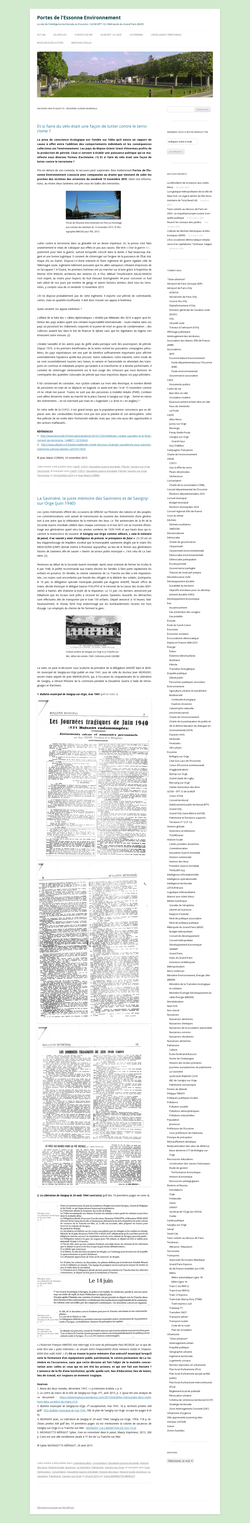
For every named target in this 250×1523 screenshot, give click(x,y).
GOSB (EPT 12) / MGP (111, 34)
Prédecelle (175, 1198)
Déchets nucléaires (180, 524)
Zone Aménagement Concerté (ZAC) (189, 1408)
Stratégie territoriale (180, 1404)
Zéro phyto (175, 747)
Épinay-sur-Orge (178, 774)
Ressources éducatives (50, 42)
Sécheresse (176, 476)
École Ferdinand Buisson (183, 1054)
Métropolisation (176, 966)
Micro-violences (175, 971)
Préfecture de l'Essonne (180, 1128)
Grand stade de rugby (181, 778)
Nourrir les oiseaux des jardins (184, 222)
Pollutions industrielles (182, 1115)
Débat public (176, 677)
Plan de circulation (181, 1329)
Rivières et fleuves (177, 1185)
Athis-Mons (175, 419)
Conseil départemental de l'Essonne (187, 489)
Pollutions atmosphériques (184, 1111)
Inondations (176, 1189)
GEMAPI (173, 949)
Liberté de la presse (180, 909)
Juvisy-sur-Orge (177, 423)
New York (172, 1006)
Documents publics (179, 384)
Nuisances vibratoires (181, 1036)
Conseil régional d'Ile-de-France (184, 511)
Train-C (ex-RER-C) (179, 1286)
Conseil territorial (178, 800)
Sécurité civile (176, 323)
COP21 (84, 466)
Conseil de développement (184, 936)
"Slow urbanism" (176, 279)
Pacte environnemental (184, 371)
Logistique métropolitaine (181, 892)
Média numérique (177, 900)
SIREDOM (174, 528)
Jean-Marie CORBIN (88, 475)
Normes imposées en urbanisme (187, 1365)
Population (173, 1119)
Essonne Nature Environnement (187, 358)
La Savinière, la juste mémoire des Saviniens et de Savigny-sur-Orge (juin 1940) (93, 500)
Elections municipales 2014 (184, 507)
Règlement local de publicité (184, 1391)
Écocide (171, 620)
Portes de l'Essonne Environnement (79, 17)
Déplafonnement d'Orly (182, 305)
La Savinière (83, 1467)
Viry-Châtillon (176, 445)
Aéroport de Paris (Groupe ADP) (184, 283)
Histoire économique (180, 1176)
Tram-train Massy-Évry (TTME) (185, 1299)
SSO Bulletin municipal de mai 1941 (65, 1410)
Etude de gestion (178, 1168)
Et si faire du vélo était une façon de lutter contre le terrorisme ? (92, 128)
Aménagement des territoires (183, 336)
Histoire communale (180, 857)
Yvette (172, 1216)
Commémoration (82, 1463)
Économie (172, 629)
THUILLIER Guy (177, 870)
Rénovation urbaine (180, 1395)
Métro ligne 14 (179, 1281)
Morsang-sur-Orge (179, 782)
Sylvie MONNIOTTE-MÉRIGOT (119, 1476)
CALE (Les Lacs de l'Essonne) (185, 760)
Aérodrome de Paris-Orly (183, 296)
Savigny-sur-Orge (140, 466)
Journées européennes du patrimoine (190, 1067)
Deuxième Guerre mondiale (104, 466)
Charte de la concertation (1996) (186, 485)
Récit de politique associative (185, 918)
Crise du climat (175, 515)
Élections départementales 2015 (187, 493)
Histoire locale (56, 1467)
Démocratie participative (182, 559)
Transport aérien (178, 1316)
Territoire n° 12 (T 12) (180, 822)
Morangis (174, 428)
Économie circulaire (178, 633)
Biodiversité (175, 695)
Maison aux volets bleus (180, 896)
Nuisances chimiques (181, 1023)
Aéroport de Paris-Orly (179, 288)
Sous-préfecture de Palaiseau (186, 1132)
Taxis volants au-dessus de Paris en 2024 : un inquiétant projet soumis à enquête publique (189, 213)
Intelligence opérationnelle (182, 879)
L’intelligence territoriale (166, 34)
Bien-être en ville (178, 393)
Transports (173, 1255)
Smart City (172, 1233)
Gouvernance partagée (182, 568)
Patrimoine (98, 1467)
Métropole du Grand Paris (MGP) (185, 927)
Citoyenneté (176, 546)
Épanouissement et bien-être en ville (189, 401)
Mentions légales (81, 42)
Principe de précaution (179, 1137)
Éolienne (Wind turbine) (182, 655)
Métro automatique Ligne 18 (186, 1277)
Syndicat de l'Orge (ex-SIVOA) (185, 1211)
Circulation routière (180, 397)
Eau (169, 603)
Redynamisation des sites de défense (188, 1146)
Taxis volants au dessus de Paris (185, 1238)
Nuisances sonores (180, 1032)
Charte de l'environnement (182, 454)
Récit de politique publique (184, 922)
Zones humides (175, 1430)
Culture (173, 1049)
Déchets (171, 520)
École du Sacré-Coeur (179, 625)
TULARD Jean (176, 835)
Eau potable (176, 616)
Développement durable (180, 581)
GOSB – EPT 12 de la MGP (181, 791)
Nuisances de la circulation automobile (190, 1027)
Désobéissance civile (179, 577)
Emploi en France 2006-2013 (182, 642)
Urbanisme (173, 1334)
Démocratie (173, 537)
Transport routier (178, 1321)
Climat (170, 458)
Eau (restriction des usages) (184, 612)
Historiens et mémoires (182, 830)
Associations (174, 349)
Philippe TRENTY (176, 1093)
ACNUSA (173, 292)
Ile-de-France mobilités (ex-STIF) (186, 1268)
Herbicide (174, 739)
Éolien (172, 651)
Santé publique (175, 1220)
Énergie (171, 647)
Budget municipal (178, 502)
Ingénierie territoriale (181, 1356)
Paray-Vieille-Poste (179, 432)
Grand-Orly (175, 809)
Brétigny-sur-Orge (179, 756)
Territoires (173, 1242)
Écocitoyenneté (177, 563)
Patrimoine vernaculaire (182, 1084)
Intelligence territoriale (179, 883)
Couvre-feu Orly (178, 301)
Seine (172, 1203)
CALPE (76, 466)
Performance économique (186, 1172)
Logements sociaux (180, 1360)
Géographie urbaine (180, 1351)
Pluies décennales (179, 471)
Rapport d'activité (179, 914)
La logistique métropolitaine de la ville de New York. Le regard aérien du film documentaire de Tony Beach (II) (189, 196)
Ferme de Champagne (181, 1058)
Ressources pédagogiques (184, 1181)
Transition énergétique (182, 668)
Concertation (100, 1463)
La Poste (174, 410)
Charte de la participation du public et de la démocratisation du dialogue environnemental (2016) (190, 726)
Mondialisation (175, 1001)
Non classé (173, 1010)
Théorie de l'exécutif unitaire (185, 572)
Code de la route (180, 1325)
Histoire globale (175, 826)
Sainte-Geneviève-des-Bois (184, 787)
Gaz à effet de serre (180, 467)
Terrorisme (43, 471)
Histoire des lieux (108, 1471)
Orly (171, 318)
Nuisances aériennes (181, 1019)
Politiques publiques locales (182, 1097)
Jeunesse (70, 1467)
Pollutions (172, 1102)
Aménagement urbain (181, 1343)
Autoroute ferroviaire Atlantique (187, 1259)
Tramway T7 (176, 1308)
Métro (172, 1273)
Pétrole (125, 466)
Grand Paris (176, 953)
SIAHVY (173, 1207)
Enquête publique (177, 673)
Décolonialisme (175, 533)
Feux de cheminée (179, 406)
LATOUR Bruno (175, 887)
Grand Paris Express (180, 1264)
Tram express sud (181, 1303)
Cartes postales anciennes (184, 844)
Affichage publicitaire (178, 331)
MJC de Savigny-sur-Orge (183, 1080)
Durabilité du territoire (181, 585)
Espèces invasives (181, 704)
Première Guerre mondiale (184, 865)
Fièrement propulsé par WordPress (55, 1507)
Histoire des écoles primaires (185, 1062)
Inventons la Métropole (182, 962)
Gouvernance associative (183, 375)
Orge (172, 1194)
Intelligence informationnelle (183, 874)
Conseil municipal (176, 498)
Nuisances (173, 1014)
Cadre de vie (174, 388)
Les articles (59, 34)
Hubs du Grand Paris (181, 957)
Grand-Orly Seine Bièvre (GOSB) (187, 813)
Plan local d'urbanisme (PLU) (185, 1369)
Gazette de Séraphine (181, 905)
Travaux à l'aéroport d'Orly (184, 327)
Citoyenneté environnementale (186, 550)
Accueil (41, 34)
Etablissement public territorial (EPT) (189, 804)
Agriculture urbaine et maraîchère (188, 690)
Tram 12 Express (178, 1294)
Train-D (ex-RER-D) (179, 1290)
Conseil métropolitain (181, 940)
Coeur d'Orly (176, 795)
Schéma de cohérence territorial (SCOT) (191, 1400)
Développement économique (183, 598)
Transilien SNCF (177, 1312)
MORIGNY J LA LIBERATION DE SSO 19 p (110, 1428)
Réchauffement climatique (181, 1141)
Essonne (172, 752)
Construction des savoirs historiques (189, 1163)
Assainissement (178, 607)
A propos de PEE (83, 34)
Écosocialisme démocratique (183, 638)
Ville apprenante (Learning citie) (184, 1417)
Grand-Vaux (178, 441)
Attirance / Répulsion (180, 1246)
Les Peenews (136, 34)
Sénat (170, 1229)
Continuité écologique (183, 699)
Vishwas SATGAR (176, 1421)
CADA (170, 380)
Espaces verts (177, 734)
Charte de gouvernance (182, 542)
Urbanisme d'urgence (179, 1413)
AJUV (171, 353)
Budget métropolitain (181, 931)
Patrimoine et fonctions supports (187, 817)
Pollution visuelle (178, 1106)
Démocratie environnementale (186, 555)
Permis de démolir (177, 1089)
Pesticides (175, 743)
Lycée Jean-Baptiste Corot (183, 1076)
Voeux (170, 1426)
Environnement (175, 686)
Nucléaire (174, 660)
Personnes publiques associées (187, 682)
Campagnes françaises (180, 450)
